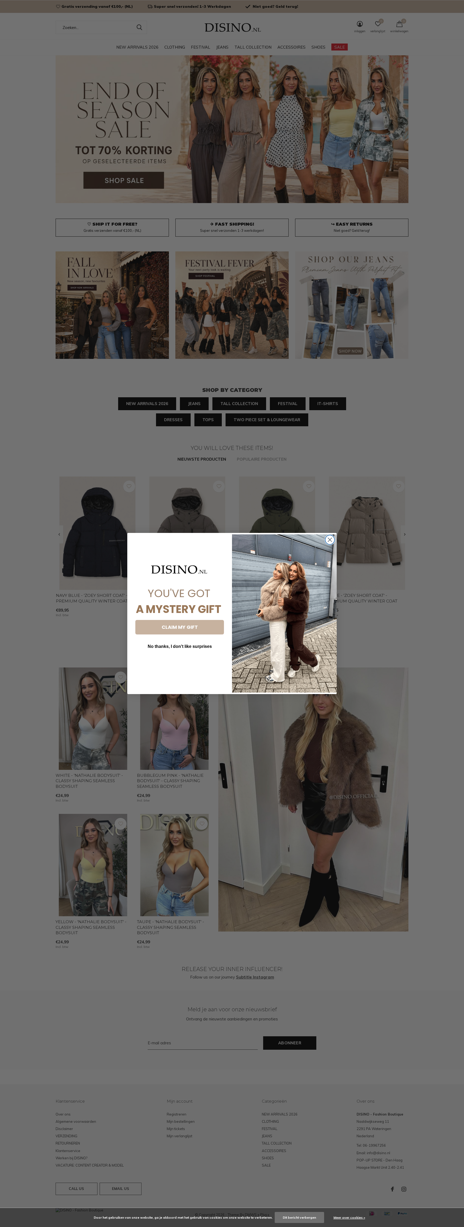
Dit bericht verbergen (299, 1217)
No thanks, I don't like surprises (180, 646)
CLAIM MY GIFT (180, 627)
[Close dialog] (330, 539)
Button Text (179, 662)
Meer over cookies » (349, 1217)
